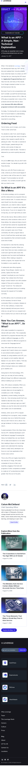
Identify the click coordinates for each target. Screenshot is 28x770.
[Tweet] (10, 485)
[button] (25, 2)
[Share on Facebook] (6, 485)
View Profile (14, 522)
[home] (6, 1)
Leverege (17, 66)
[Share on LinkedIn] (15, 485)
